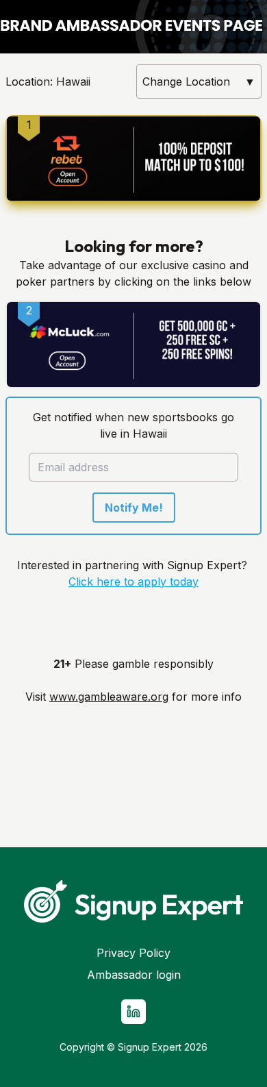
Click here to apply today (133, 581)
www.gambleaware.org (108, 696)
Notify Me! (134, 507)
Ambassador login (134, 975)
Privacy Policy (133, 953)
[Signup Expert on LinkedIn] (133, 1011)
